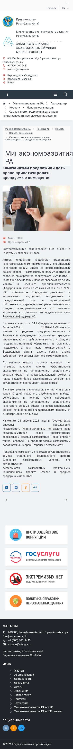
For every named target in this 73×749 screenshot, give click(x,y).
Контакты (20, 699)
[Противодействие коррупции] (36, 534)
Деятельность (23, 678)
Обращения (21, 691)
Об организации (24, 674)
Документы (21, 682)
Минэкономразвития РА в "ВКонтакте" (38, 711)
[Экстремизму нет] (36, 579)
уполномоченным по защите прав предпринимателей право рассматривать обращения (36, 432)
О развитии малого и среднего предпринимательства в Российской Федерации (36, 331)
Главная (19, 670)
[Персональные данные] (36, 601)
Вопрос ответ (22, 695)
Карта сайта (21, 703)
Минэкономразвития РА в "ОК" (33, 707)
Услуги (18, 686)
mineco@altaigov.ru (18, 69)
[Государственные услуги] (36, 556)
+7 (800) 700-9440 (17, 65)
